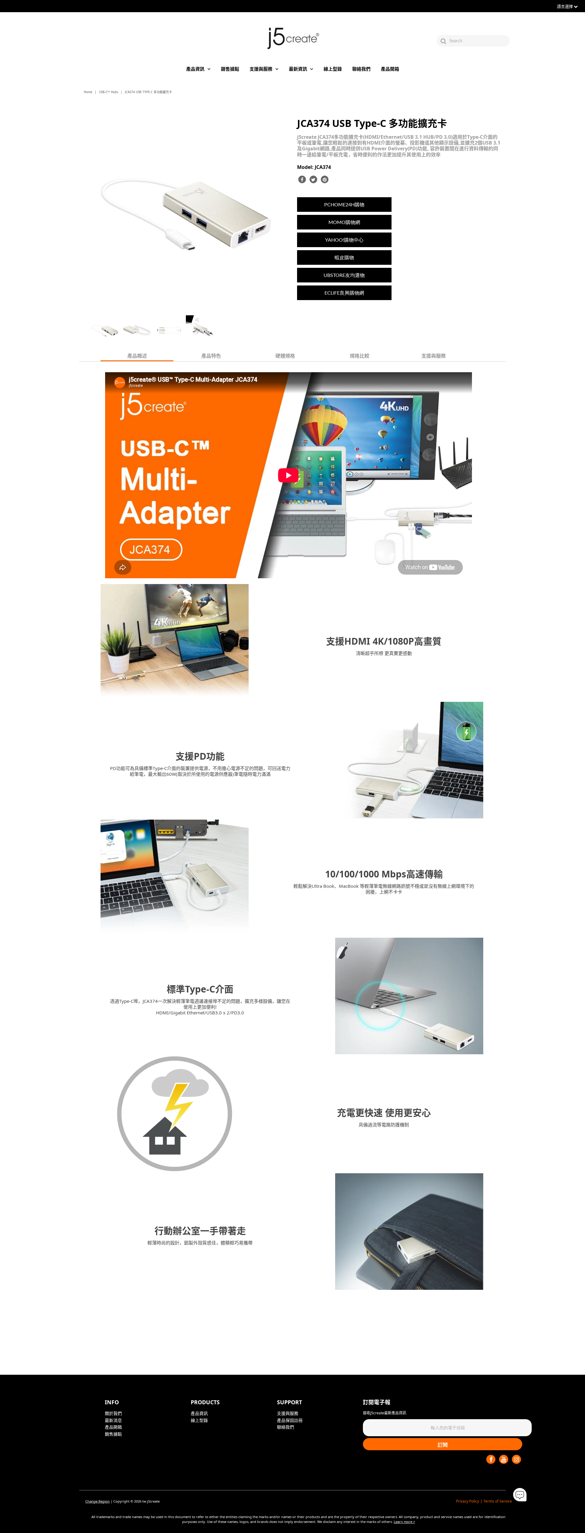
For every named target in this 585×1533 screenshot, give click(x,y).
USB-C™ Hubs (108, 92)
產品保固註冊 (290, 1420)
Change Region (97, 1501)
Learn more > (404, 1521)
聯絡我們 (361, 69)
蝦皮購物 (344, 257)
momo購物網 (344, 222)
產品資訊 (195, 69)
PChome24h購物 (344, 204)
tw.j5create (151, 1501)
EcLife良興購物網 (344, 293)
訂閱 (443, 1444)
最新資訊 (298, 69)
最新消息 (113, 1420)
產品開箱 (390, 69)
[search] (479, 41)
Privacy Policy (467, 1501)
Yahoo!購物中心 (344, 240)
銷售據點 (230, 69)
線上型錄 (333, 69)
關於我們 (113, 1413)
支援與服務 (261, 69)
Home (88, 92)
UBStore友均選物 (344, 275)
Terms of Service (498, 1501)
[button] (519, 1495)
